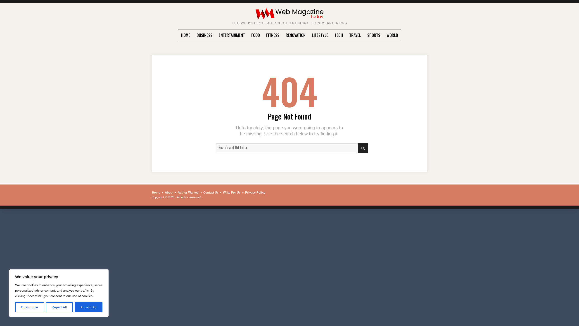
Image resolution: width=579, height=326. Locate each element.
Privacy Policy (255, 192)
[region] (59, 293)
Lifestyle (320, 35)
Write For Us (231, 192)
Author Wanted (188, 192)
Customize (29, 307)
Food (255, 35)
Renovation (296, 35)
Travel (355, 35)
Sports (373, 35)
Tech (339, 35)
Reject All (59, 307)
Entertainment (232, 35)
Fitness (272, 35)
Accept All (89, 307)
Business (204, 35)
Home (185, 35)
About (169, 192)
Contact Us (210, 192)
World (392, 35)
